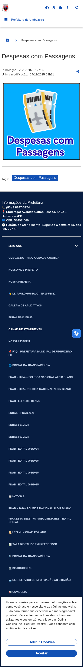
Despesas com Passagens (35, 178)
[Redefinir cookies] (60, 7)
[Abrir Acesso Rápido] (67, 7)
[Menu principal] (6, 19)
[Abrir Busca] (77, 7)
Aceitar (42, 653)
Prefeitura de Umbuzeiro (27, 19)
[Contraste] (47, 7)
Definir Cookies (42, 642)
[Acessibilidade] (53, 7)
